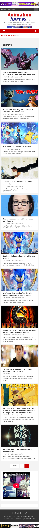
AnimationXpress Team (17, 77)
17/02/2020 (6, 260)
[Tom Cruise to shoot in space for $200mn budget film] (19, 168)
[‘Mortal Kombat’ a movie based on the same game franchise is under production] (19, 317)
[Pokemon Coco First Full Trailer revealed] (19, 133)
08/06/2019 (6, 374)
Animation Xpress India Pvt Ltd (25, 519)
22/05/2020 (6, 223)
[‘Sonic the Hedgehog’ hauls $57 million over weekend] (19, 243)
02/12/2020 (6, 114)
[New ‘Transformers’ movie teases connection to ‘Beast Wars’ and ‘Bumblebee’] (19, 59)
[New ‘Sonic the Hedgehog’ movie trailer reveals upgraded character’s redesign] (19, 280)
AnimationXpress (28, 516)
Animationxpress (15, 149)
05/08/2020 (6, 149)
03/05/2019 (6, 415)
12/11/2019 (6, 297)
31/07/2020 (6, 186)
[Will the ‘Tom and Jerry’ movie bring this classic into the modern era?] (19, 96)
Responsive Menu (36, 9)
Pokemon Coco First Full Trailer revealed (18, 147)
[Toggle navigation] (3, 31)
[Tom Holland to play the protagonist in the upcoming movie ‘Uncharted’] (19, 356)
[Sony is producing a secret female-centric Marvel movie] (19, 206)
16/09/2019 (6, 334)
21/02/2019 (6, 454)
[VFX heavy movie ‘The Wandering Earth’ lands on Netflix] (19, 436)
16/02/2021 (6, 77)
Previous (14, 465)
